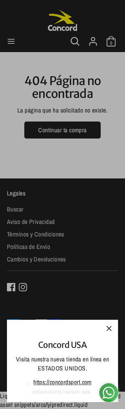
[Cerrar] (109, 328)
